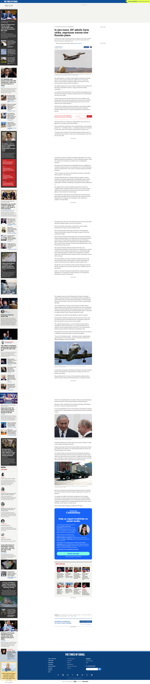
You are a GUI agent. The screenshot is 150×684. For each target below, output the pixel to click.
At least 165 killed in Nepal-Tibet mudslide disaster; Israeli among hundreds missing (9, 585)
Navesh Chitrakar (10, 616)
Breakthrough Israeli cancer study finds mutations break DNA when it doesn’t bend (60, 591)
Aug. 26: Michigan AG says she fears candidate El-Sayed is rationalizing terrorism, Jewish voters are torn (11, 653)
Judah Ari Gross (58, 46)
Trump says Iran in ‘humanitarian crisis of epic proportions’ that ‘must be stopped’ (11, 245)
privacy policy (69, 660)
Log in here (89, 623)
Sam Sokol (3, 414)
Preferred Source (78, 43)
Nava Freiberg (10, 46)
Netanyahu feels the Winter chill (7, 315)
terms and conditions (71, 658)
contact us (69, 668)
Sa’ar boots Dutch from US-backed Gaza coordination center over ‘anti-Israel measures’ (11, 59)
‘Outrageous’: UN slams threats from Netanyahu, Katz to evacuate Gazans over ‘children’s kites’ (11, 51)
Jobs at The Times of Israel (71, 666)
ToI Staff (14, 128)
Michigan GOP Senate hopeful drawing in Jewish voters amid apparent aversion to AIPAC (7, 636)
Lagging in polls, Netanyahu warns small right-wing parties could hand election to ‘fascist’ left (11, 378)
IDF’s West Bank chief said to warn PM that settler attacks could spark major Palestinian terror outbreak (11, 116)
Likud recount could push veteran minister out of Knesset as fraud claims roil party (11, 369)
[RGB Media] (76, 681)
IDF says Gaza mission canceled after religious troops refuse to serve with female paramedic (77, 576)
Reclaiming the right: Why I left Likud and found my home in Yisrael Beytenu (8, 509)
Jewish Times (50, 660)
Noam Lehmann (10, 128)
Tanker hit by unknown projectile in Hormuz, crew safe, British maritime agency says (8, 170)
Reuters (9, 233)
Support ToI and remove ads (144, 1)
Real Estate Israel (51, 666)
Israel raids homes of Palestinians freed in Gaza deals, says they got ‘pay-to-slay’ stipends (7, 548)
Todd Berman (3, 537)
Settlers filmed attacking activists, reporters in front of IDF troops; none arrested (69, 591)
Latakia (85, 614)
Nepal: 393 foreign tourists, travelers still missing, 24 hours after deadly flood (8, 162)
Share (87, 47)
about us (68, 662)
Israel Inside (50, 662)
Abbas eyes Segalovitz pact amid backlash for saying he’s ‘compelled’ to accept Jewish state (11, 432)
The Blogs (50, 668)
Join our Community (133, 1)
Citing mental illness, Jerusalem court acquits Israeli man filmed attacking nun (8, 266)
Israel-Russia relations (76, 614)
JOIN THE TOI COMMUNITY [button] (85, 621)
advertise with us (70, 664)
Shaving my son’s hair (6, 539)
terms (88, 118)
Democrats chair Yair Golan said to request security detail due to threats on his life (7, 410)
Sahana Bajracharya (10, 615)
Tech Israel (50, 664)
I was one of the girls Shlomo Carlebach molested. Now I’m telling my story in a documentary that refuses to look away (9, 529)
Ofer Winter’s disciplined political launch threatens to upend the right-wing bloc (85, 592)
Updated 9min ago (8, 142)
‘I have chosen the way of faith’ (8, 478)
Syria (82, 614)
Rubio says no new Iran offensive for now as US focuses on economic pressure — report (11, 221)
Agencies (14, 224)
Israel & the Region (62, 614)
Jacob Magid (4, 32)
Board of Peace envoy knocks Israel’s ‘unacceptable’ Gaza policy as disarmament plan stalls (85, 576)
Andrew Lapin (4, 640)
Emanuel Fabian (10, 101)
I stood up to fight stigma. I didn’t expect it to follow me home (8, 494)
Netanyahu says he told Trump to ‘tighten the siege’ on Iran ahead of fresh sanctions (8, 206)
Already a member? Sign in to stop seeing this (73, 556)
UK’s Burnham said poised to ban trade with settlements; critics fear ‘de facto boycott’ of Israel (77, 591)
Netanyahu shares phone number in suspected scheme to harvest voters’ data (11, 386)
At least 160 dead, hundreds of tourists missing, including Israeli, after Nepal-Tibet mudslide (11, 611)
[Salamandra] (85, 681)
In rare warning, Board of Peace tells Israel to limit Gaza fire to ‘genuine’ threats (11, 43)
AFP (13, 210)
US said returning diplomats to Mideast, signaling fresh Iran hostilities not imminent (11, 237)
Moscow (70, 614)
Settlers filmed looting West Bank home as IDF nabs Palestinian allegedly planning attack (11, 97)
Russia (67, 614)
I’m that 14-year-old (5, 525)
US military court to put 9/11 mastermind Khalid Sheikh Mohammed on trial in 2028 (8, 147)
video (49, 671)
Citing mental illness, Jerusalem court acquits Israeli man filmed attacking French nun (8, 177)
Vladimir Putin (89, 614)
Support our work (73, 554)
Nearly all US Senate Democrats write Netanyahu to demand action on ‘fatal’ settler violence (11, 107)
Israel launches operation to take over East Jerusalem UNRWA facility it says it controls (11, 573)
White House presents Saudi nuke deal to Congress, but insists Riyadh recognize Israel (12, 229)
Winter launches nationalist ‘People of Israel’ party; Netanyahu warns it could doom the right (60, 576)
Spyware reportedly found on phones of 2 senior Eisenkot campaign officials (11, 424)
